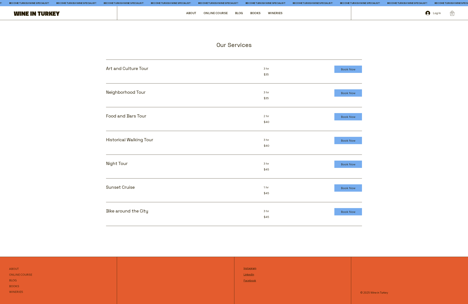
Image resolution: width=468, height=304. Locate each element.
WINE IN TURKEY (37, 13)
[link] (180, 68)
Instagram (250, 268)
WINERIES (16, 292)
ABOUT (14, 269)
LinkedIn (249, 274)
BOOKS (14, 286)
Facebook (250, 280)
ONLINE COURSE (20, 274)
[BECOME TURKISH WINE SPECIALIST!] (234, 3)
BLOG (13, 280)
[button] (452, 13)
